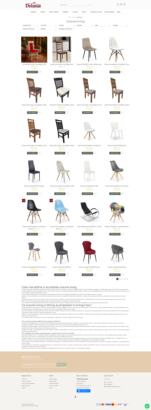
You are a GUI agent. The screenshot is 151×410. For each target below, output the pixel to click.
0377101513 (109, 382)
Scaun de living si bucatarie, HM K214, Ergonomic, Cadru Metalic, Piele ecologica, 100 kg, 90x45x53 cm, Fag (61, 186)
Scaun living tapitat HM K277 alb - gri (34, 267)
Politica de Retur (53, 381)
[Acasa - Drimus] (33, 4)
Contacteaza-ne (84, 390)
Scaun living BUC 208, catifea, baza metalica (89, 64)
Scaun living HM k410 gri (117, 267)
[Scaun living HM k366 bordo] (89, 252)
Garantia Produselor (54, 383)
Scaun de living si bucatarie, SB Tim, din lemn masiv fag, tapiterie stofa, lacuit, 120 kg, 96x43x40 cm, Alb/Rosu (34, 64)
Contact (23, 387)
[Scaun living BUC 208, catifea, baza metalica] (89, 50)
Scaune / (74, 17)
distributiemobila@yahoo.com (113, 386)
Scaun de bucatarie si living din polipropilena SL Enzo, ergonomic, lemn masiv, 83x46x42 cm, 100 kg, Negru (34, 226)
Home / (70, 17)
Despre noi (24, 379)
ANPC (50, 387)
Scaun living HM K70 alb (89, 186)
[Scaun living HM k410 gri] (117, 252)
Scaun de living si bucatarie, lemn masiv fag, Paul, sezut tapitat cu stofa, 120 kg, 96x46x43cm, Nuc (34, 145)
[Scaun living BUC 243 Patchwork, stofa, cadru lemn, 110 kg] (117, 212)
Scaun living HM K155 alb (117, 145)
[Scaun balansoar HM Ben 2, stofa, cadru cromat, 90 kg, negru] (89, 212)
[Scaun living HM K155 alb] (117, 131)
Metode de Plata (53, 379)
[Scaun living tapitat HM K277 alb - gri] (34, 252)
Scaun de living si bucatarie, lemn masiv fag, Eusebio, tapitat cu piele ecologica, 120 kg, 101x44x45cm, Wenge (117, 105)
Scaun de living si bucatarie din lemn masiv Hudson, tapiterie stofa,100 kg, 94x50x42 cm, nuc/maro (61, 64)
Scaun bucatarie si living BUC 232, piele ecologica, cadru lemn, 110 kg (117, 64)
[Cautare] (89, 4)
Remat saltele (109, 12)
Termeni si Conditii (26, 381)
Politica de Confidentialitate (60, 367)
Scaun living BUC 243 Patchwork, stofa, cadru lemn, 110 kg (117, 226)
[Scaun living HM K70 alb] (89, 171)
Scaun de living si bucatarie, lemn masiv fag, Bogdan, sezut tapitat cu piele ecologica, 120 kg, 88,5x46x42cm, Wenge (62, 105)
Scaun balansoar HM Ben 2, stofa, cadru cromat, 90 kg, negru (89, 226)
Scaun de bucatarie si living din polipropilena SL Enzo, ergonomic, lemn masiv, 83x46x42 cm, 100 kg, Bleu (61, 226)
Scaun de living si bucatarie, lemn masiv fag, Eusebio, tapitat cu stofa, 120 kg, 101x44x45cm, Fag (89, 105)
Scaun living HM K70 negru (34, 186)
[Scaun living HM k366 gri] (62, 252)
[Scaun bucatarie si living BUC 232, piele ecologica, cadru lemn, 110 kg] (117, 50)
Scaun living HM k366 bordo (89, 267)
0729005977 (109, 384)
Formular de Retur (53, 385)
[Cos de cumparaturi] (124, 4)
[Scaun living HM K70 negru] (34, 171)
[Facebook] (75, 397)
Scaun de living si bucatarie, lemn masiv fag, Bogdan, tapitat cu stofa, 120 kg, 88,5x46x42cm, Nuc (34, 105)
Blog (118, 12)
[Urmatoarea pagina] (127, 279)
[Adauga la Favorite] (40, 72)
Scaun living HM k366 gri (62, 267)
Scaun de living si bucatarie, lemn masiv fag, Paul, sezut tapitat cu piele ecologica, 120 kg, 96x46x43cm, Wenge (61, 145)
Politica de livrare (26, 385)
